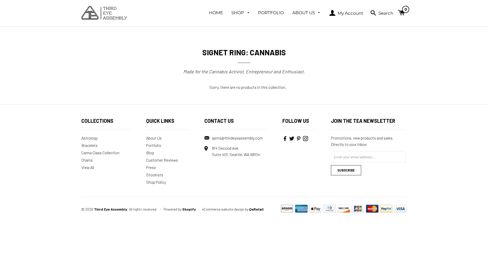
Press (151, 167)
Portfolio (271, 12)
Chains (87, 160)
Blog (150, 152)
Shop (238, 12)
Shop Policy (156, 182)
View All (87, 167)
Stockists (154, 174)
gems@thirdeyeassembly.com (237, 137)
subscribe (346, 170)
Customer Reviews (162, 160)
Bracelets (89, 145)
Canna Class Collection (100, 152)
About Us (304, 12)
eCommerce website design (223, 209)
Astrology (89, 137)
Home (216, 12)
